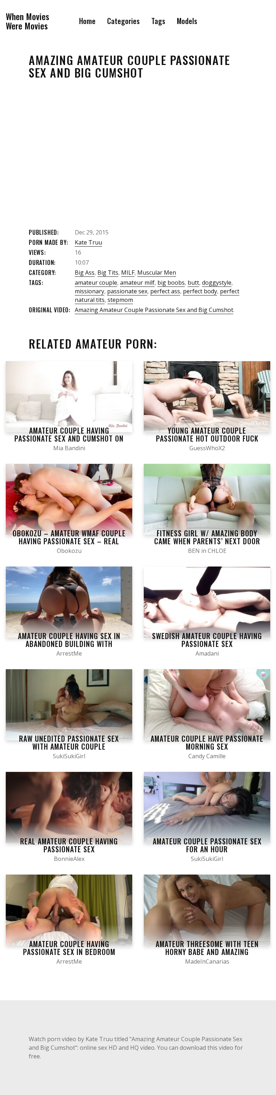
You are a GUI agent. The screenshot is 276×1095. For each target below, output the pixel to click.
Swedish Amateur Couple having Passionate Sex (207, 639)
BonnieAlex (69, 859)
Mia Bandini (69, 448)
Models (187, 20)
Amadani (207, 653)
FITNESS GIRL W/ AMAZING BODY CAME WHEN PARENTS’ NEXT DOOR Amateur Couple (207, 541)
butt (193, 282)
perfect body (200, 291)
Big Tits (107, 272)
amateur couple (96, 282)
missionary (89, 291)
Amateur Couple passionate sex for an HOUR (207, 845)
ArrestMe (69, 653)
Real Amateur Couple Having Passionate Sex (69, 845)
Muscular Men (156, 272)
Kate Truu (88, 242)
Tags (158, 20)
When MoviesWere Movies (27, 21)
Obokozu (69, 551)
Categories (123, 20)
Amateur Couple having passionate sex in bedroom (69, 947)
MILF (127, 272)
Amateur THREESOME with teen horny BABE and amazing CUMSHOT (207, 951)
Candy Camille (207, 756)
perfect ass (165, 291)
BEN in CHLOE (207, 551)
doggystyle (216, 282)
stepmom (120, 300)
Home (87, 20)
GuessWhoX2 (207, 448)
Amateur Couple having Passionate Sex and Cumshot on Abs (69, 438)
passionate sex (127, 291)
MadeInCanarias (207, 961)
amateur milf (137, 282)
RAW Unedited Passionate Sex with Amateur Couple (69, 742)
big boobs (171, 282)
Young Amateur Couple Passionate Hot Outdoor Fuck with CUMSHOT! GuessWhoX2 (207, 438)
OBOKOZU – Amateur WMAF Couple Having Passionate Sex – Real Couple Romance (69, 541)
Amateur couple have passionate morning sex (207, 742)
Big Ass (85, 272)
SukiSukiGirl (69, 756)
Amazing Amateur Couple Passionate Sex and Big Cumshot (154, 310)
